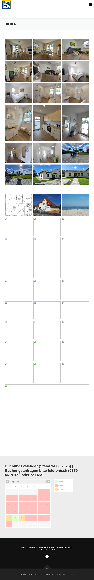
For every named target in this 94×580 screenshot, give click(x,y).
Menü (90, 4)
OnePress (51, 574)
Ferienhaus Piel (15, 12)
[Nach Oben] (47, 568)
